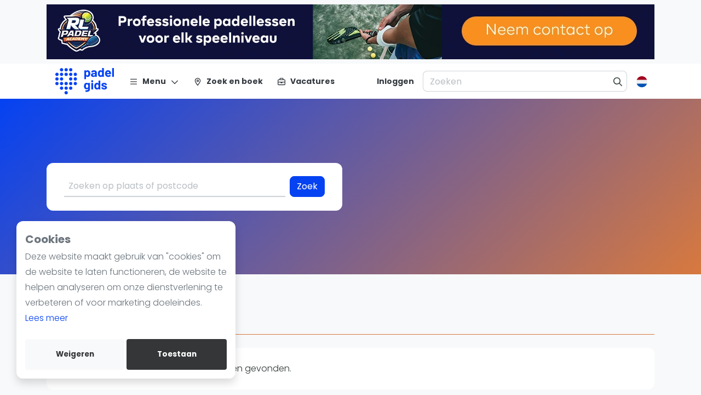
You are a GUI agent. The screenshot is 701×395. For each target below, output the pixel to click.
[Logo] (85, 81)
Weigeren (75, 354)
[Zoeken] (618, 81)
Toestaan (177, 354)
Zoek (307, 186)
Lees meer (46, 318)
